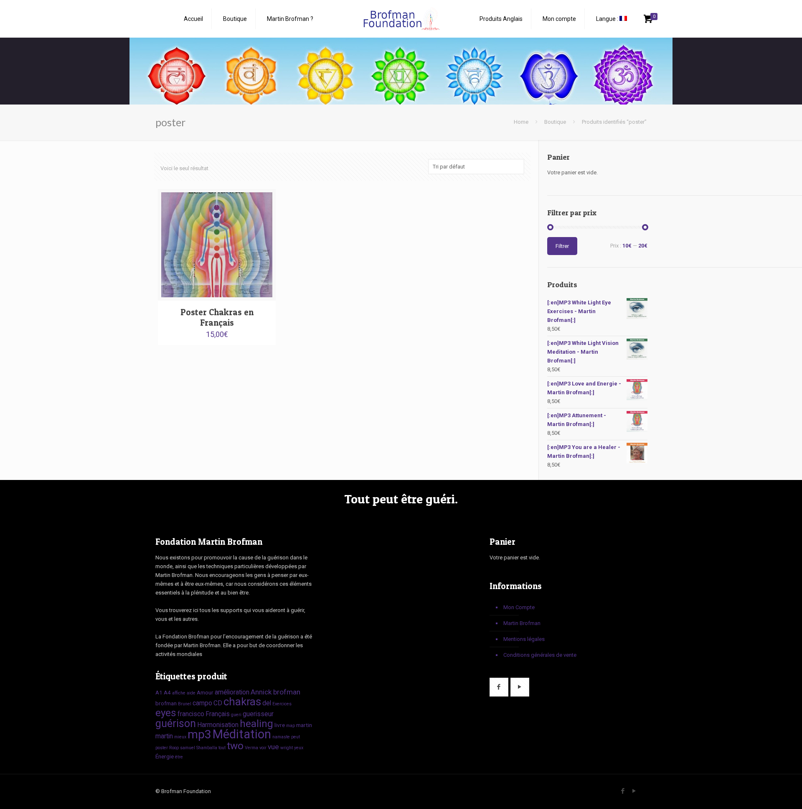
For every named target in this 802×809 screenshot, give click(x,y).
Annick (261, 692)
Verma (251, 747)
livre (279, 725)
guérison (175, 723)
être (179, 757)
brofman (286, 692)
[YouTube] (633, 791)
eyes (165, 713)
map (290, 725)
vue (273, 747)
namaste (281, 737)
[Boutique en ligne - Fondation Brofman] (401, 19)
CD (217, 703)
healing (256, 723)
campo (202, 703)
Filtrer (562, 246)
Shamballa (206, 747)
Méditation (242, 734)
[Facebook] (622, 791)
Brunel (184, 704)
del (266, 703)
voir (262, 747)
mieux (180, 737)
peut (295, 737)
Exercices (282, 704)
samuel (187, 747)
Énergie (164, 756)
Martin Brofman (522, 623)
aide (191, 693)
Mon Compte (519, 607)
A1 (158, 692)
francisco (191, 714)
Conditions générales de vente (539, 655)
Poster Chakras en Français (217, 317)
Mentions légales (524, 639)
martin (304, 725)
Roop (174, 747)
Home (521, 122)
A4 (167, 692)
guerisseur (258, 714)
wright (286, 747)
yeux (298, 747)
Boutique (555, 122)
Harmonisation (218, 725)
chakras (242, 701)
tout (222, 747)
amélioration (232, 692)
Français (218, 714)
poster (161, 747)
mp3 (199, 734)
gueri (236, 714)
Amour (205, 692)
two (235, 746)
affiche (178, 693)
